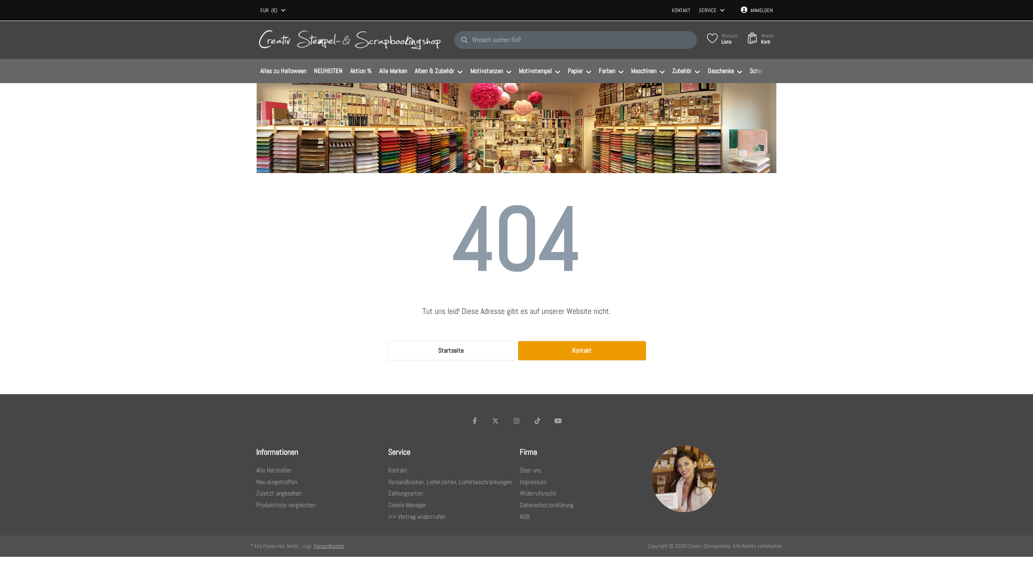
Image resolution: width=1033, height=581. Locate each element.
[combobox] (273, 10)
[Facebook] (475, 421)
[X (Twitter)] (496, 421)
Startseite (451, 350)
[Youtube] (558, 421)
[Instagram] (516, 421)
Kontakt (681, 10)
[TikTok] (537, 421)
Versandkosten (329, 546)
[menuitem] (283, 71)
